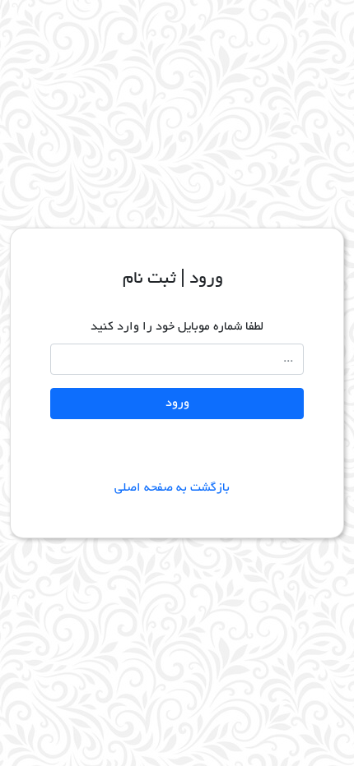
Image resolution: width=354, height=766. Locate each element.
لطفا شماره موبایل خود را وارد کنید (177, 327)
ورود (177, 403)
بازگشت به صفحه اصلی (177, 488)
